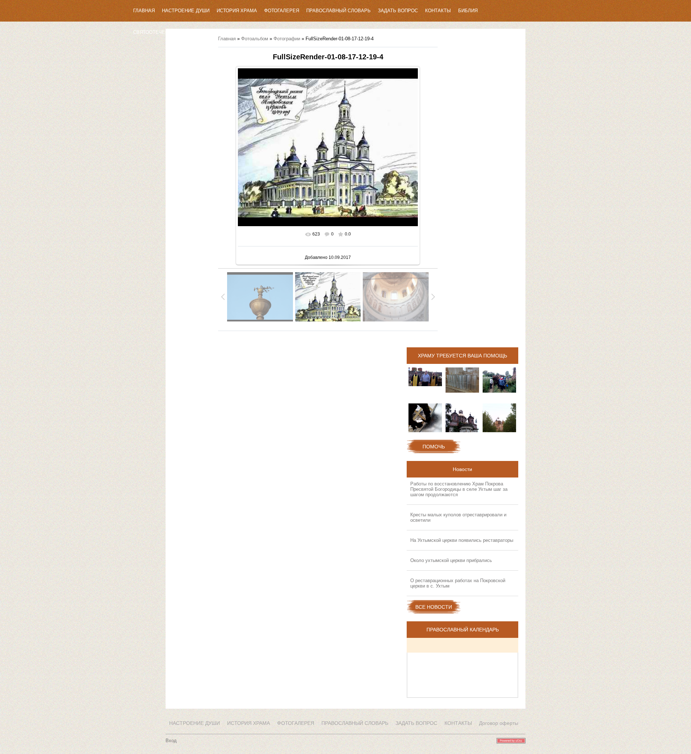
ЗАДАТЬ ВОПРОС (398, 10)
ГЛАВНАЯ (144, 10)
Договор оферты (498, 723)
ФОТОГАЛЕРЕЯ (281, 10)
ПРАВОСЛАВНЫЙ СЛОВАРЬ (338, 10)
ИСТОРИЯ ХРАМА (237, 10)
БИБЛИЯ (468, 10)
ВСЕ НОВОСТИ (433, 607)
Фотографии (287, 38)
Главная (227, 38)
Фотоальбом (254, 38)
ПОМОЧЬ (434, 446)
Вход (171, 740)
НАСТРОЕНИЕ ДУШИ (185, 10)
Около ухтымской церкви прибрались (451, 560)
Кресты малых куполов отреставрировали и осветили (458, 517)
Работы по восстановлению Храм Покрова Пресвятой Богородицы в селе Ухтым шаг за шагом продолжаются (458, 489)
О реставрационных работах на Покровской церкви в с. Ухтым (457, 583)
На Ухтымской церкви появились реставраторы (461, 540)
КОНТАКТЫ (438, 10)
